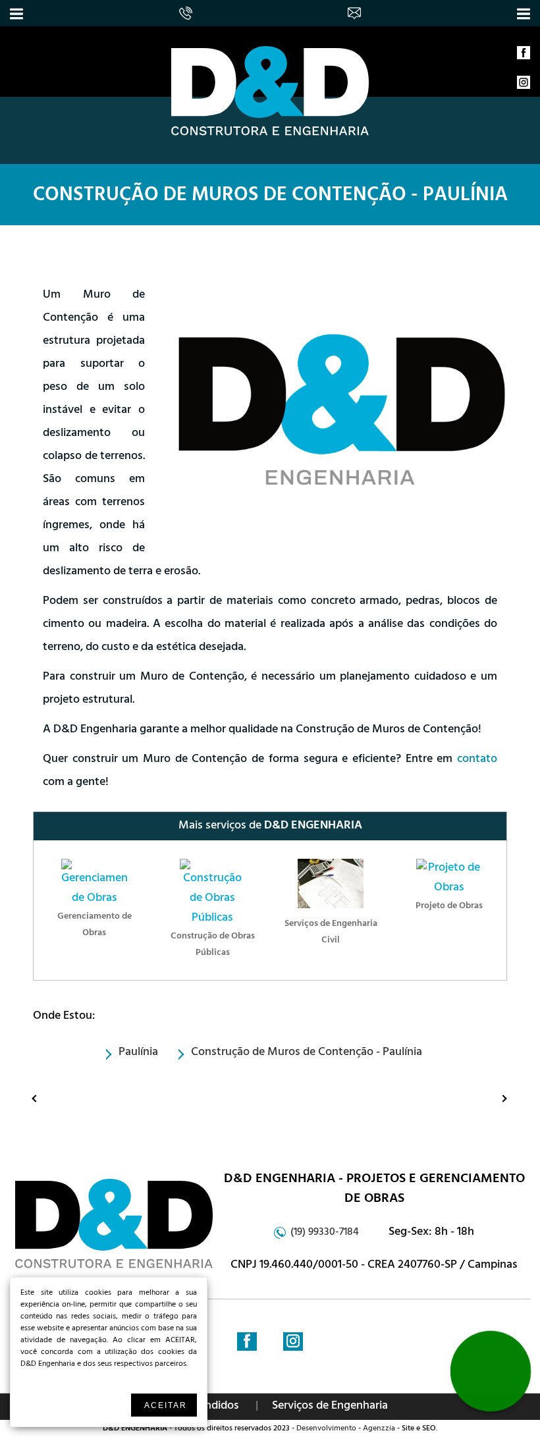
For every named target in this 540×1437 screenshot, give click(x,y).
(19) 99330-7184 (324, 1233)
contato (477, 760)
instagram (523, 85)
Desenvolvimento (326, 1429)
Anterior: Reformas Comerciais (38, 1098)
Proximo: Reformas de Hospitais (492, 1098)
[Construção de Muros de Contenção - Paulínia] (270, 134)
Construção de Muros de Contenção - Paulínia (270, 196)
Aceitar (165, 1405)
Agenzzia (379, 1429)
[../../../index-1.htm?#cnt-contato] (356, 11)
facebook (523, 56)
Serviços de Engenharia (330, 1407)
